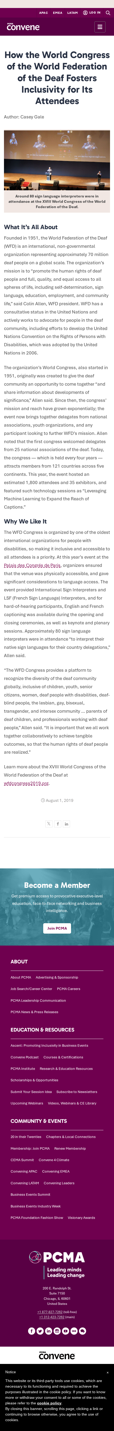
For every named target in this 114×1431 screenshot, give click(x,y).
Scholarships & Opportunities (34, 1080)
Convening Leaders (59, 1183)
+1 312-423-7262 (51, 1317)
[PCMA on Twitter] (40, 1331)
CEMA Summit (22, 1160)
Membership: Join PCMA (30, 1148)
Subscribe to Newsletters (76, 1092)
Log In (95, 12)
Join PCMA (57, 928)
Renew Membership (70, 1148)
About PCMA (21, 977)
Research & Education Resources (66, 1068)
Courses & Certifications (63, 1057)
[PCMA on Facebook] (31, 1331)
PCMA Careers (68, 989)
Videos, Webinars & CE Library (72, 1103)
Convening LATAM (25, 1183)
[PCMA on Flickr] (74, 1331)
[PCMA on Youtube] (65, 1331)
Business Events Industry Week (36, 1206)
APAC (43, 13)
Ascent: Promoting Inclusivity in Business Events (49, 1045)
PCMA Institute (23, 1068)
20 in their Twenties (26, 1137)
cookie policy (49, 1403)
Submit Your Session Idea (31, 1092)
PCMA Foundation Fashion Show (37, 1217)
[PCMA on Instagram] (57, 1331)
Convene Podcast (25, 1057)
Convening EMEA (55, 1171)
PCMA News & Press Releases (34, 1012)
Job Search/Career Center (31, 989)
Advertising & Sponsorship (57, 977)
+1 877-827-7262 (50, 1312)
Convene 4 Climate (54, 1160)
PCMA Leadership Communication (38, 1000)
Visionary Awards (81, 1217)
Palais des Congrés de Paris (32, 565)
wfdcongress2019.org (26, 783)
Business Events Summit (30, 1194)
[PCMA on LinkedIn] (48, 1331)
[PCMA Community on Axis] (82, 1331)
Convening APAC (24, 1171)
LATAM (72, 13)
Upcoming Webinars (27, 1103)
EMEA (57, 13)
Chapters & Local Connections (71, 1137)
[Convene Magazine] (23, 27)
